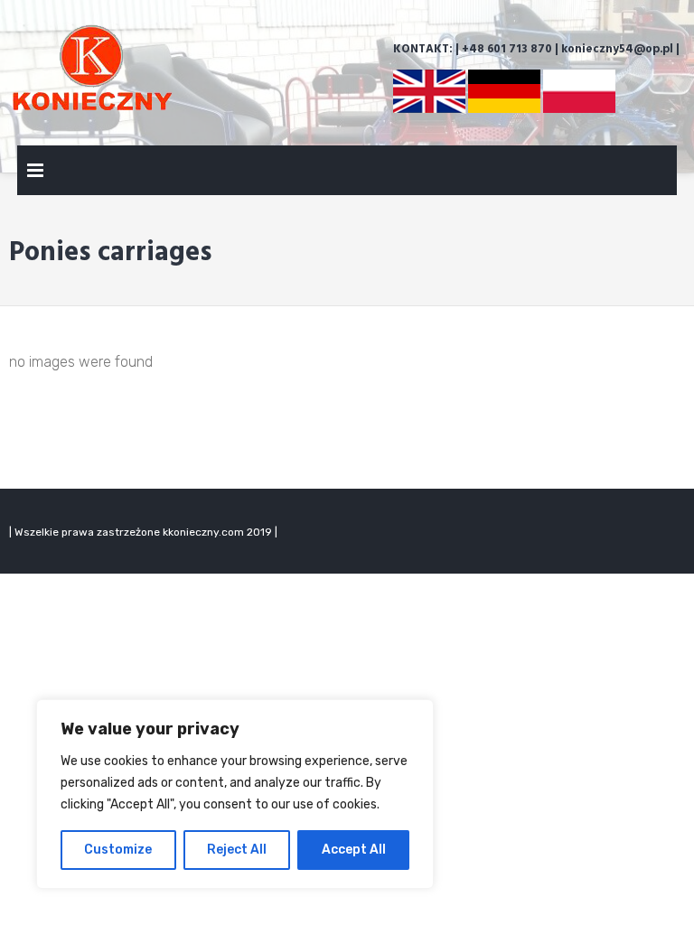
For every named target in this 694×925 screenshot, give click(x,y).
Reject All (237, 849)
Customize (118, 849)
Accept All (354, 849)
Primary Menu (35, 174)
